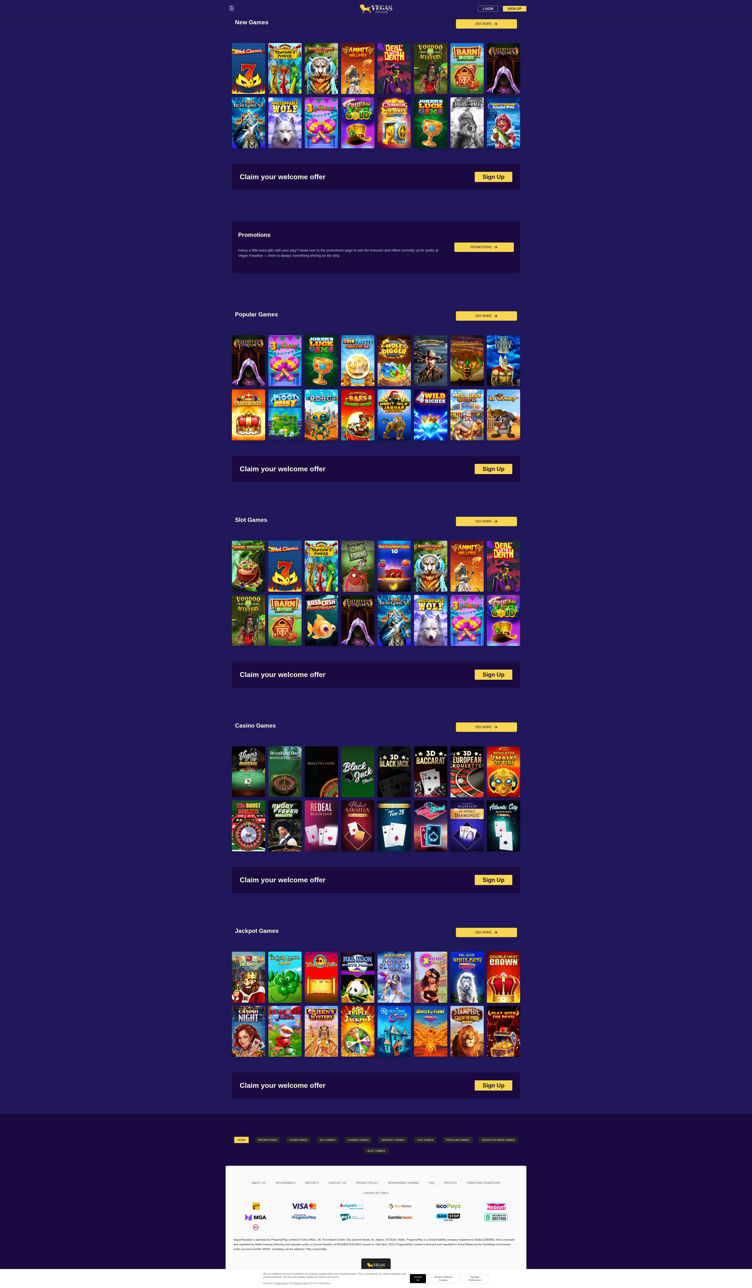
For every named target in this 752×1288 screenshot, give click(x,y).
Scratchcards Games (498, 1139)
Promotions (267, 1139)
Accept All (418, 1279)
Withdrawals (285, 1182)
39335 (266, 1249)
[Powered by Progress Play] (304, 1217)
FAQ (431, 1182)
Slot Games (376, 1150)
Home (241, 1139)
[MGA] (256, 1217)
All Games (327, 1139)
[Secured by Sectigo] (496, 1217)
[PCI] (352, 1217)
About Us (259, 1182)
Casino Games (358, 1139)
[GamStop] (448, 1217)
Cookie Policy (281, 1283)
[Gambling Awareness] (400, 1217)
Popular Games (457, 1139)
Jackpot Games (392, 1139)
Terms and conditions (483, 1182)
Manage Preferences (475, 1279)
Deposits (312, 1182)
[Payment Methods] (256, 1206)
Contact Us (337, 1182)
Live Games (425, 1139)
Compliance (298, 1139)
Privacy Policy (367, 1182)
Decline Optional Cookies (443, 1279)
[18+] (256, 1227)
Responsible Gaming (403, 1182)
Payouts (450, 1182)
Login (488, 8)
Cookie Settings (376, 1193)
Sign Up (515, 8)
